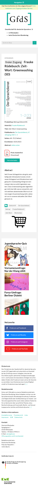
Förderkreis (6, 366)
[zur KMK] (19, 481)
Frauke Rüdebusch (18, 125)
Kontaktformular (7, 415)
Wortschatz (18, 213)
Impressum (5, 417)
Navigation (18, 2)
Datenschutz (18, 417)
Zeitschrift (12, 205)
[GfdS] (19, 19)
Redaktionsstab (7, 389)
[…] (26, 384)
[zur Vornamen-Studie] (19, 278)
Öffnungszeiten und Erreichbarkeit (12, 436)
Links (26, 415)
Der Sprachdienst (21, 132)
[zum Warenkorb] (19, 215)
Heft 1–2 (15, 135)
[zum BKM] (19, 465)
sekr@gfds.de (10, 434)
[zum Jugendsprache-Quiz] (19, 253)
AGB (11, 417)
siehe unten (16, 145)
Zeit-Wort (9, 213)
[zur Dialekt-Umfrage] (19, 302)
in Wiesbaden (13, 33)
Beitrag (8, 209)
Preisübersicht (18, 415)
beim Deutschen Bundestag (18, 35)
